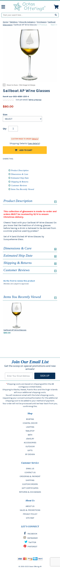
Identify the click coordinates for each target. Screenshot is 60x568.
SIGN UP (44, 376)
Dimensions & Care (19, 174)
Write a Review (35, 100)
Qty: (5, 128)
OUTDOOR (30, 446)
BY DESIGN (30, 454)
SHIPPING (30, 480)
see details (33, 143)
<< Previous (42, 25)
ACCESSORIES (30, 442)
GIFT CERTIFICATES (30, 488)
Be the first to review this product (19, 281)
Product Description (19, 170)
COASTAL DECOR (30, 423)
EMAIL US (30, 468)
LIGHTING (30, 427)
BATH (30, 435)
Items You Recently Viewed (22, 189)
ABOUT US (30, 506)
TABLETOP (30, 431)
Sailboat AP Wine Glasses (14, 330)
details (35, 139)
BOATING (30, 419)
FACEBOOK (32, 534)
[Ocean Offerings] (29, 6)
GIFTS (30, 450)
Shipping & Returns (19, 182)
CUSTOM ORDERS (30, 484)
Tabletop (14, 22)
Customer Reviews (18, 185)
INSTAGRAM (32, 538)
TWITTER (32, 542)
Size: (5, 114)
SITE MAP (30, 518)
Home (5, 22)
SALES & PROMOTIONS (30, 510)
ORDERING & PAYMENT (30, 476)
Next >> (54, 25)
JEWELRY (30, 439)
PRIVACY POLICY (30, 514)
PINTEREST (32, 546)
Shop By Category (27, 22)
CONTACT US (30, 472)
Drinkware (41, 22)
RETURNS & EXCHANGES (30, 492)
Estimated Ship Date (19, 178)
